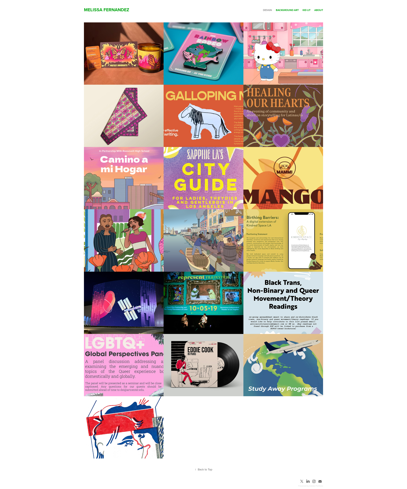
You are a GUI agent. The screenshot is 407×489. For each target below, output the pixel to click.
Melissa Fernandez (106, 10)
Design (267, 10)
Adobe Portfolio (316, 485)
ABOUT (318, 10)
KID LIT (306, 10)
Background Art (287, 10)
